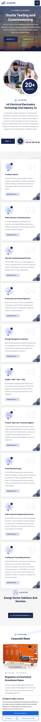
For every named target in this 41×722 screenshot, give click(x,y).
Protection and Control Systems (17, 299)
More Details (11, 194)
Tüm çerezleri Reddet (28, 718)
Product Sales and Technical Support (19, 423)
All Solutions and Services (19, 615)
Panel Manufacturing (13, 468)
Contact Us (27, 39)
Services (10, 39)
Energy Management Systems (16, 339)
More (7, 141)
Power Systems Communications (17, 218)
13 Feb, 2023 (10, 673)
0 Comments (22, 673)
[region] (20, 709)
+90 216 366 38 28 (32, 142)
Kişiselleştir (8, 718)
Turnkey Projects (11, 174)
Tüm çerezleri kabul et (20, 713)
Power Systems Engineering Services (19, 514)
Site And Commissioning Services (18, 258)
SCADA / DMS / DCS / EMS (15, 379)
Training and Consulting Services (17, 557)
